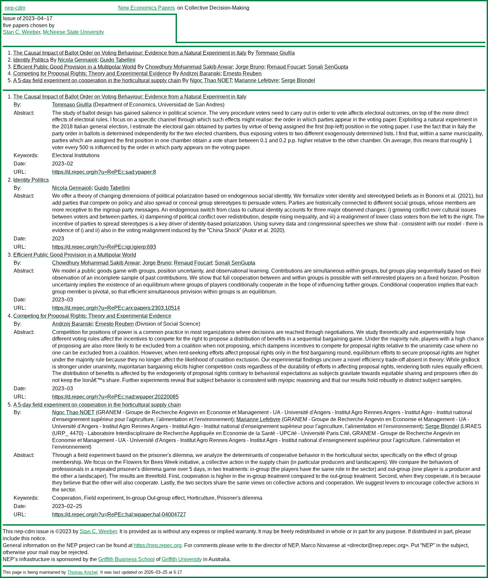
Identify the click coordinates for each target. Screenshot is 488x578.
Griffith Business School (126, 559)
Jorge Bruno (249, 67)
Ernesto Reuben (242, 73)
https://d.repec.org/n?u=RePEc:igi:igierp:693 (104, 247)
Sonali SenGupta (328, 67)
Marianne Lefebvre (256, 80)
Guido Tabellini (117, 60)
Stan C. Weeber (21, 32)
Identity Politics (31, 60)
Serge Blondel (298, 80)
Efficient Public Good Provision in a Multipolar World (74, 67)
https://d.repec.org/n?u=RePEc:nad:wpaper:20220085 (115, 397)
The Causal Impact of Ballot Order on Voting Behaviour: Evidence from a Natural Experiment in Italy (129, 53)
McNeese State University (73, 32)
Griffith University (182, 559)
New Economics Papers (146, 8)
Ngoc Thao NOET (211, 80)
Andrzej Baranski (200, 73)
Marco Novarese (320, 545)
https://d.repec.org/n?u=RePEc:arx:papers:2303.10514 (116, 308)
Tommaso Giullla (275, 53)
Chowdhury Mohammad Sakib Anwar (189, 67)
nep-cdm (15, 8)
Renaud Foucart (286, 67)
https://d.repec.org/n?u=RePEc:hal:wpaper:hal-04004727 (119, 514)
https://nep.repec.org (158, 545)
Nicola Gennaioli (77, 60)
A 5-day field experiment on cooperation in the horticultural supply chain (97, 80)
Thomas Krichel (82, 572)
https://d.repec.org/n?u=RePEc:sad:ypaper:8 (104, 172)
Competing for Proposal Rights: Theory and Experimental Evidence (92, 73)
